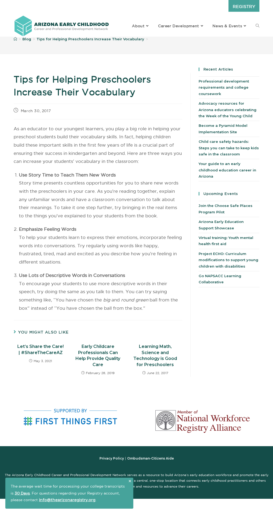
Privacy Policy (111, 458)
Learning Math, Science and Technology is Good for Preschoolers (155, 355)
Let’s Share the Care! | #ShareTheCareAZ (40, 349)
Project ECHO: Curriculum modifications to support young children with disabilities (228, 260)
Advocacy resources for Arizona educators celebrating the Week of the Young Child (227, 109)
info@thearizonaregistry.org (67, 499)
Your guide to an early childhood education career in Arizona (227, 170)
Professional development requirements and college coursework (224, 87)
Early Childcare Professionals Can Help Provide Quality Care (97, 355)
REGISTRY (244, 6)
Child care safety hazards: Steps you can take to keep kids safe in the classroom (229, 147)
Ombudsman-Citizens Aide (150, 458)
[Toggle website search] (257, 26)
